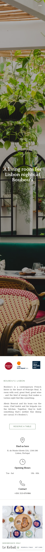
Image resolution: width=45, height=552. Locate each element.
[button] (5, 5)
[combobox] (40, 5)
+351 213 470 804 (22, 493)
